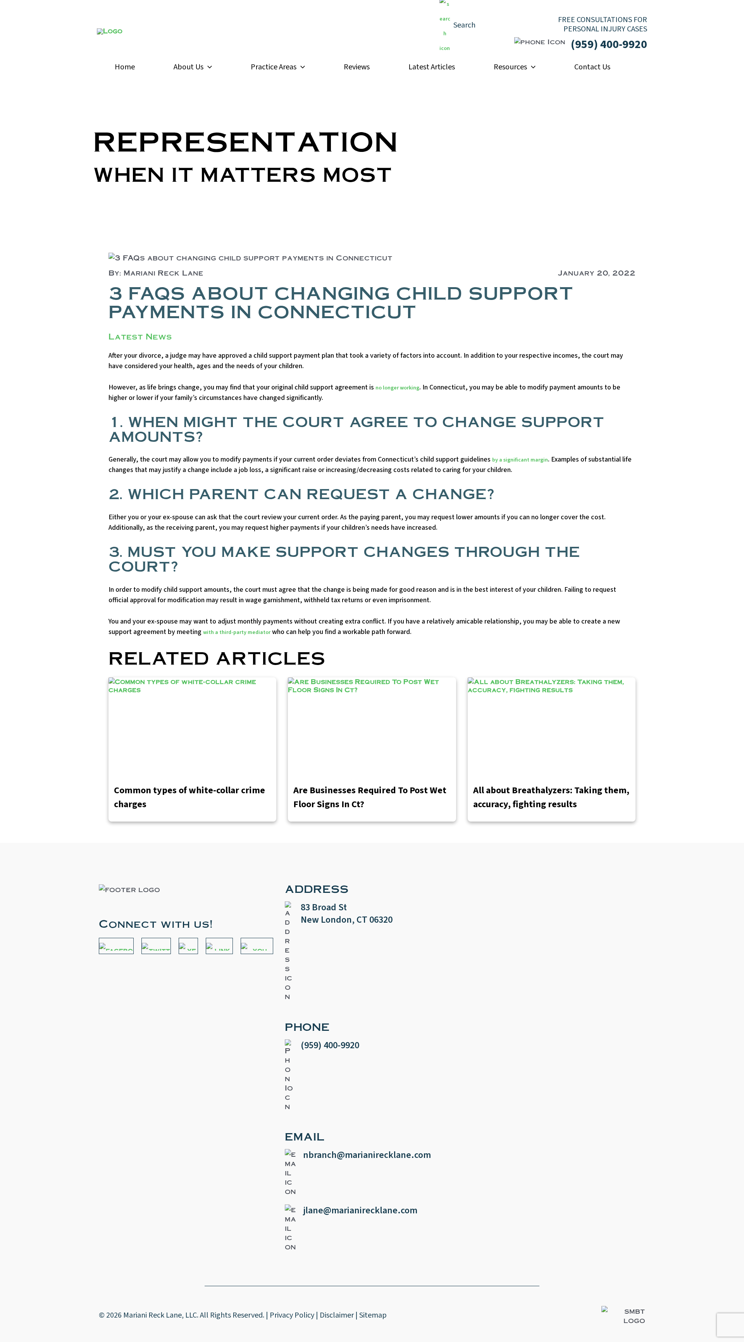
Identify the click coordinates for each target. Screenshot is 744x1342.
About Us (188, 67)
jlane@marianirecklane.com (360, 1210)
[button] (207, 67)
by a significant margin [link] (520, 460)
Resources (510, 67)
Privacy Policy (292, 1315)
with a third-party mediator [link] (236, 632)
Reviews (357, 67)
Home (125, 67)
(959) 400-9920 (609, 44)
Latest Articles (431, 67)
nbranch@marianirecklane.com (367, 1155)
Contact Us (592, 67)
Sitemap (373, 1315)
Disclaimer (337, 1315)
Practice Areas (273, 67)
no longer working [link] (397, 388)
